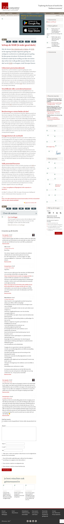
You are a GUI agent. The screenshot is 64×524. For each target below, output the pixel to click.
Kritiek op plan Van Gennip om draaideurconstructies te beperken (19, 495)
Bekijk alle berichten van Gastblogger (16, 225)
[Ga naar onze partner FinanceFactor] (58, 131)
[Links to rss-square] (60, 213)
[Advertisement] (54, 73)
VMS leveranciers (26, 513)
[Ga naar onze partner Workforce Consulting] (58, 169)
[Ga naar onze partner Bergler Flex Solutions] (51, 202)
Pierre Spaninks (5, 235)
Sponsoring (44, 513)
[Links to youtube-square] (49, 213)
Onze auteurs (35, 511)
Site (3, 450)
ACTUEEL (3, 13)
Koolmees (32, 202)
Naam (4, 443)
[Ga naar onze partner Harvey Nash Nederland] (51, 152)
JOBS (45, 13)
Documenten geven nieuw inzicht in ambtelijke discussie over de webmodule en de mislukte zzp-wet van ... (29, 496)
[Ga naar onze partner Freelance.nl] (58, 185)
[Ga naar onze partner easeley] (58, 163)
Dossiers (10, 13)
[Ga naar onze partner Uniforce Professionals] (58, 196)
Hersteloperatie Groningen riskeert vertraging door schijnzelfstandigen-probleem (53, 45)
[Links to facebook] (53, 213)
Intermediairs (25, 514)
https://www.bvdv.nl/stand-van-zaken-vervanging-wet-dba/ (18, 276)
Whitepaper (4, 514)
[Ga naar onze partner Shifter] (51, 174)
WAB (32, 49)
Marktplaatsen (25, 511)
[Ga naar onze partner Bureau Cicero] (51, 196)
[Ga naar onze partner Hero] (58, 152)
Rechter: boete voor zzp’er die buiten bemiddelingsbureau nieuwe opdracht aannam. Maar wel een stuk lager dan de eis (54, 32)
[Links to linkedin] (57, 213)
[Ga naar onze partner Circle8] (51, 136)
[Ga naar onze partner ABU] (58, 191)
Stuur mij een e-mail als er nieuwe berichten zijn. (14, 466)
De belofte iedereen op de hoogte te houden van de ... (54, 103)
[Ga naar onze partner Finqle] (51, 131)
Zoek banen (35, 514)
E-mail (4, 447)
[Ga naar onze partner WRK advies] (58, 202)
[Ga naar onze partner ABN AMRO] (58, 174)
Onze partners (35, 513)
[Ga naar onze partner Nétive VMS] (51, 185)
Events (13, 511)
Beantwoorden (5, 243)
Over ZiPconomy (56, 513)
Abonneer (58, 233)
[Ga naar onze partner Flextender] (58, 136)
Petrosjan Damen (7, 266)
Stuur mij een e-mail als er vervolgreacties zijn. (13, 463)
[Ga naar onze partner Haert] (51, 180)
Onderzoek (4, 513)
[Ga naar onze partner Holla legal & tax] (58, 180)
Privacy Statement (56, 514)
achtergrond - (17, 491)
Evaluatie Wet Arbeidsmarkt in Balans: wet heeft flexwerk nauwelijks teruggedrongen (7, 495)
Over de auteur (10, 213)
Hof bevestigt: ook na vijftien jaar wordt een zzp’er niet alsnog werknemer (56, 38)
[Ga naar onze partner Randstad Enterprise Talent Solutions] (51, 163)
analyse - (5, 491)
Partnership (44, 511)
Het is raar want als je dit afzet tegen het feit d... (53, 112)
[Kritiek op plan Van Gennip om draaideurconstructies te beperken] (19, 487)
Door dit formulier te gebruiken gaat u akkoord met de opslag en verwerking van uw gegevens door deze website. (18, 459)
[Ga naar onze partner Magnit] (51, 142)
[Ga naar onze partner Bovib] (58, 142)
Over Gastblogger (13, 217)
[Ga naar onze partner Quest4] (51, 169)
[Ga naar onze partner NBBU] (51, 191)
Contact (54, 511)
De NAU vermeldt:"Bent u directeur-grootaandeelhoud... (54, 119)
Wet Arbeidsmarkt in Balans (19, 49)
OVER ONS (61, 13)
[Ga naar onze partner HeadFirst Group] (58, 147)
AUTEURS (52, 13)
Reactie (4, 426)
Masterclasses (15, 513)
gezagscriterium (27, 202)
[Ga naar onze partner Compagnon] (51, 147)
